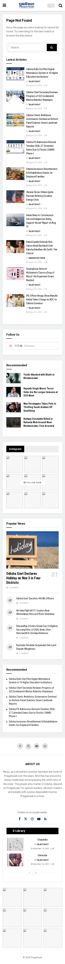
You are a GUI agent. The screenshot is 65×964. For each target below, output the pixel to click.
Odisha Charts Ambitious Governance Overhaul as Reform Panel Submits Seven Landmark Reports (33, 700)
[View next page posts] (35, 872)
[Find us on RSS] (45, 746)
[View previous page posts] (29, 872)
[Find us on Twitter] (28, 746)
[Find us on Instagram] (32, 819)
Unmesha (42, 855)
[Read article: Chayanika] (15, 844)
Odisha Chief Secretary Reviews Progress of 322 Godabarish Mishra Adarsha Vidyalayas (42, 96)
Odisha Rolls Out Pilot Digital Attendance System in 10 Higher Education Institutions (42, 73)
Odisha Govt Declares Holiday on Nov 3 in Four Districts (23, 578)
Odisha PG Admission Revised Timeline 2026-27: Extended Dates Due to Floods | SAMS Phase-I (32, 713)
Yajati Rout (34, 81)
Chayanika (42, 839)
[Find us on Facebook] (20, 746)
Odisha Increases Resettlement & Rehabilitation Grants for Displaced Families (41, 172)
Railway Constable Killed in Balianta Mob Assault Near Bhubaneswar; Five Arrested (38, 422)
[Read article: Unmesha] (15, 860)
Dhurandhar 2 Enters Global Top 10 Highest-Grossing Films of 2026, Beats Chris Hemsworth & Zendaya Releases (37, 630)
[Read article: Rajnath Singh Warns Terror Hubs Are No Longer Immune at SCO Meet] (13, 392)
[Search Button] (60, 5)
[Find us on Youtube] (37, 746)
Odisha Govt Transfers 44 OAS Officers (35, 598)
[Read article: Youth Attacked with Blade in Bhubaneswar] (13, 378)
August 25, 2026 (35, 85)
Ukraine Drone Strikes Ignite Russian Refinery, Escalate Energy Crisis (39, 195)
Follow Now (33, 482)
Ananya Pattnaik (37, 258)
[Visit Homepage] (26, 5)
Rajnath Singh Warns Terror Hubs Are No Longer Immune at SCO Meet (40, 392)
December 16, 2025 (41, 849)
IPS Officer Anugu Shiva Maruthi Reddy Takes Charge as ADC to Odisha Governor (42, 299)
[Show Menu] (4, 5)
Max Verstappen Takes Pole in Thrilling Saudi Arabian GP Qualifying (39, 407)
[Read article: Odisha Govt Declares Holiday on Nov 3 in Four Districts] (32, 550)
